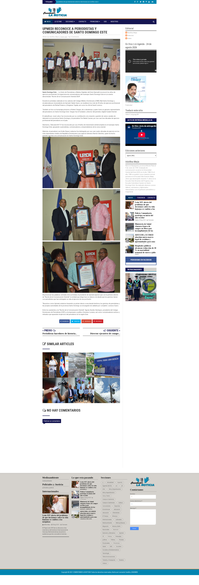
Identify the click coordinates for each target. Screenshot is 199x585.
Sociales (118, 546)
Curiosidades (106, 506)
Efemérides (116, 512)
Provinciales (106, 543)
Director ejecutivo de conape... (105, 333)
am (116, 486)
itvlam (129, 38)
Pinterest (98, 321)
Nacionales (106, 529)
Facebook (65, 321)
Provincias (116, 543)
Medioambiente (107, 523)
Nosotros (114, 22)
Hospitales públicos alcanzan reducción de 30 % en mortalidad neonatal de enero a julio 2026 (145, 250)
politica (105, 540)
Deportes (117, 506)
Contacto (82, 22)
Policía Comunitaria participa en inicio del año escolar (144, 215)
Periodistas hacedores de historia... (59, 333)
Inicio (48, 22)
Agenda (119, 482)
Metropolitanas (120, 523)
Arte (104, 489)
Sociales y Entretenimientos (111, 550)
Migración (106, 526)
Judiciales (118, 519)
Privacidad (94, 22)
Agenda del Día (107, 486)
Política (113, 540)
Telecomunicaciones (109, 556)
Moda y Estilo (116, 526)
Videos (105, 563)
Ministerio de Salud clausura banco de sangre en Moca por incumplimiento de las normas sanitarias (144, 228)
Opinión (121, 533)
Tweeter (77, 321)
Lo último (58, 22)
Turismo (121, 560)
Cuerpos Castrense (108, 499)
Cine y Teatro (106, 496)
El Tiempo (105, 516)
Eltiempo (115, 516)
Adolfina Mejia (132, 33)
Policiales (118, 536)
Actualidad (110, 482)
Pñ (103, 536)
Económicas (106, 509)
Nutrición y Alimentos (109, 533)
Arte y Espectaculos (115, 489)
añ (122, 486)
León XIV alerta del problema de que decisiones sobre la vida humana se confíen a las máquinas (74, 2)
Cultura (120, 502)
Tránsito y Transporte (109, 560)
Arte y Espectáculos (108, 492)
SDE (111, 546)
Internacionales (107, 519)
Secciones (70, 22)
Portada (121, 540)
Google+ (87, 321)
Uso (105, 22)
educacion (117, 509)
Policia (110, 536)
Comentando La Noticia (82, 572)
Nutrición (115, 529)
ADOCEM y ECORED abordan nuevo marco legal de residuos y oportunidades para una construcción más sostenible (140, 240)
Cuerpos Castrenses (109, 502)
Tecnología (106, 553)
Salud (104, 546)
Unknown (130, 35)
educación (106, 512)
